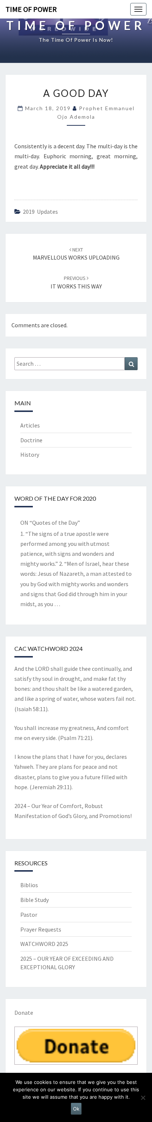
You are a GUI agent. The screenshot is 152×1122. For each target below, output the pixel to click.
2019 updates (40, 211)
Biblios (29, 885)
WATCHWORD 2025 (44, 943)
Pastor (28, 914)
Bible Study (34, 899)
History (29, 454)
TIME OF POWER (31, 9)
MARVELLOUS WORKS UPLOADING (76, 253)
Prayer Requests (40, 929)
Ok (76, 1109)
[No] (142, 1097)
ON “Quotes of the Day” (50, 522)
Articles (30, 425)
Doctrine (31, 440)
